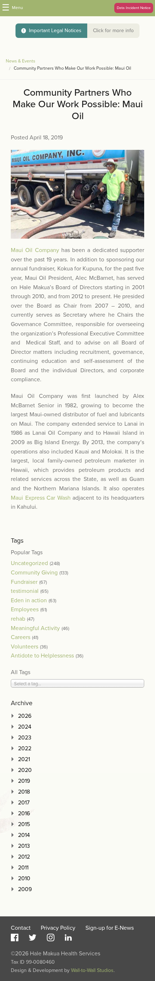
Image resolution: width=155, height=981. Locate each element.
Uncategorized (29, 563)
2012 (24, 856)
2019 (24, 781)
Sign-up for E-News (109, 928)
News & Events (20, 61)
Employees (25, 609)
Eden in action (29, 600)
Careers (20, 637)
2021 (24, 759)
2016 (24, 813)
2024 (24, 726)
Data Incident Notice (134, 7)
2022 (24, 748)
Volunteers (24, 646)
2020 (25, 770)
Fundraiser (24, 582)
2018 (24, 791)
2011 (23, 867)
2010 (24, 878)
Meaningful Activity (35, 628)
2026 (24, 716)
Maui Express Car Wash (41, 498)
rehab (18, 618)
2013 (24, 846)
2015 (24, 824)
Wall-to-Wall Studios (92, 970)
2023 (24, 737)
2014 (24, 835)
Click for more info (113, 30)
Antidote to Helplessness (42, 655)
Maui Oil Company (35, 250)
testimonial (25, 591)
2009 (25, 889)
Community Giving (34, 572)
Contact (21, 928)
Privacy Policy (58, 928)
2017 (24, 802)
